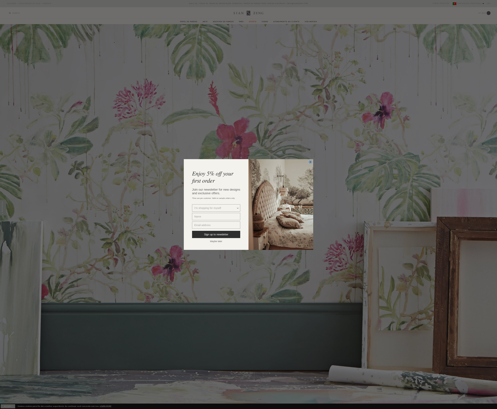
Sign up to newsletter (216, 234)
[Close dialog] (310, 162)
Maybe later (216, 241)
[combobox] (215, 207)
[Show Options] (237, 207)
